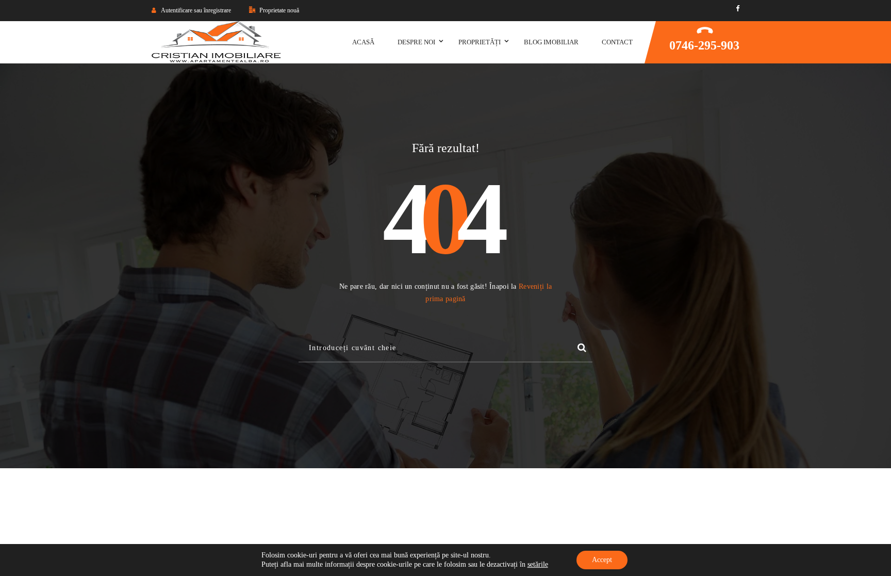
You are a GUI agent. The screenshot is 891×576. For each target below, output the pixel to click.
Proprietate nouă (278, 10)
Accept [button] (602, 560)
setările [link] (537, 564)
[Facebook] (737, 8)
